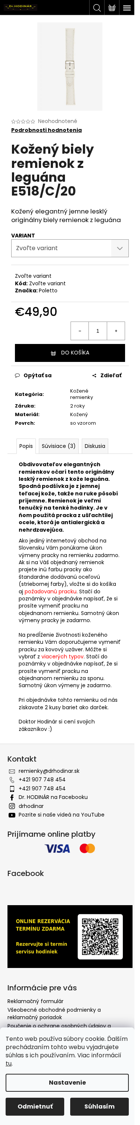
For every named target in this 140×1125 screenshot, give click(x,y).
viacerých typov (62, 656)
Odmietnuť (35, 1106)
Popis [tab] (26, 446)
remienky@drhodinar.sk (49, 771)
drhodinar (31, 806)
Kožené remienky (81, 394)
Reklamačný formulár (35, 1001)
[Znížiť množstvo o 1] (80, 331)
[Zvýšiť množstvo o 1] (116, 331)
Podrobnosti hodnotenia (46, 130)
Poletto (48, 290)
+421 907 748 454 (42, 779)
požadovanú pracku (51, 591)
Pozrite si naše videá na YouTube (62, 814)
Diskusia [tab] (95, 446)
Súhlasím (99, 1106)
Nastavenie (67, 1082)
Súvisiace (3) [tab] (59, 446)
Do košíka (75, 352)
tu (9, 1063)
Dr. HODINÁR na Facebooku (53, 797)
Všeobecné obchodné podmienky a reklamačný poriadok (54, 1013)
